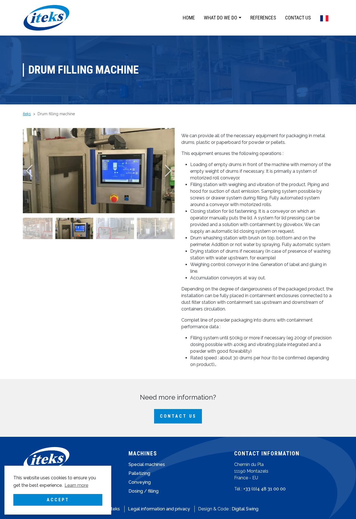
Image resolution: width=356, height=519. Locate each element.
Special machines (146, 464)
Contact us (178, 416)
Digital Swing (245, 509)
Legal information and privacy (159, 509)
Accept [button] (58, 499)
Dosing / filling (143, 491)
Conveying (139, 482)
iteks (115, 509)
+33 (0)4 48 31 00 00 (264, 489)
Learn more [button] (76, 485)
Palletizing (139, 473)
